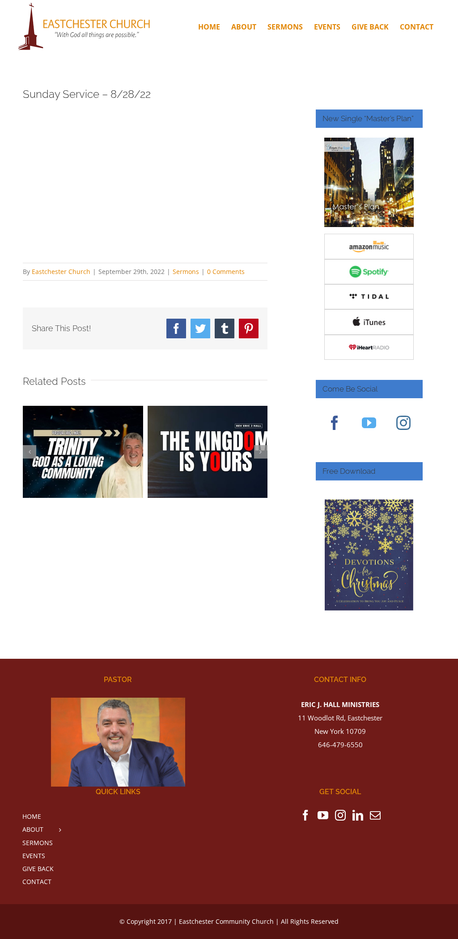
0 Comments (226, 271)
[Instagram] (403, 423)
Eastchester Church (61, 271)
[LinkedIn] (357, 815)
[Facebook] (334, 423)
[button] (29, 452)
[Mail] (375, 815)
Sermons (186, 271)
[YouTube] (369, 423)
